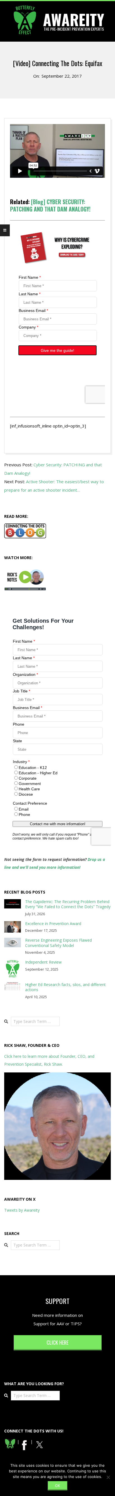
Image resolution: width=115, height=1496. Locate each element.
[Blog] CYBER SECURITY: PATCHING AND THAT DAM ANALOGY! (50, 205)
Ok (57, 1485)
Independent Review (43, 962)
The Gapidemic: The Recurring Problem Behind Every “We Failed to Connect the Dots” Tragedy (68, 904)
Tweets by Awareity (22, 1210)
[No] (108, 1477)
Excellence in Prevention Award (53, 923)
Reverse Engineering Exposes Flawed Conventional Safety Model (58, 942)
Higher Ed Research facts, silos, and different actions (65, 987)
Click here (57, 1342)
